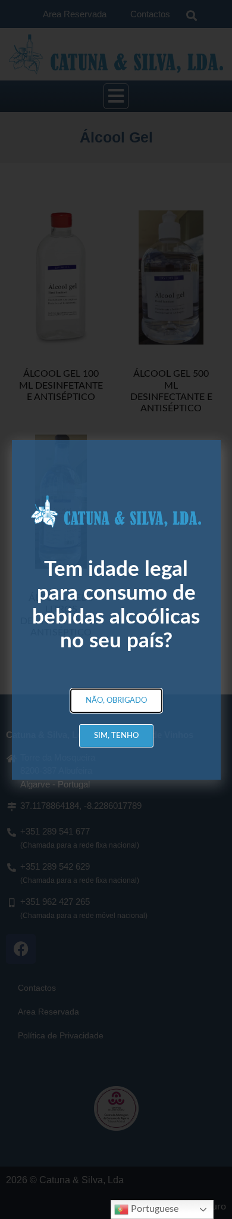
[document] (116, 609)
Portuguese (153, 1209)
